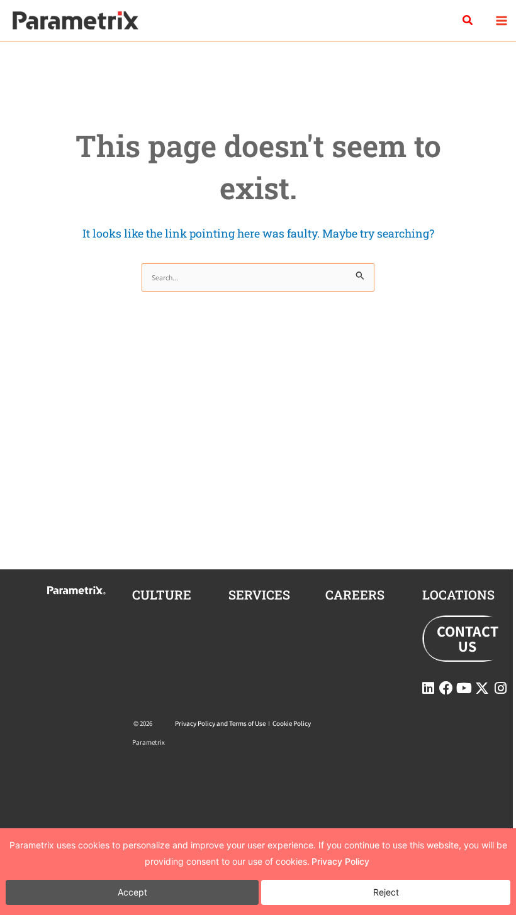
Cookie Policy (291, 723)
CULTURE (161, 594)
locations (458, 594)
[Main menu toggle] (501, 20)
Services (259, 594)
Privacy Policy (340, 861)
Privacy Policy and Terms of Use (220, 723)
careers (354, 594)
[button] (468, 21)
